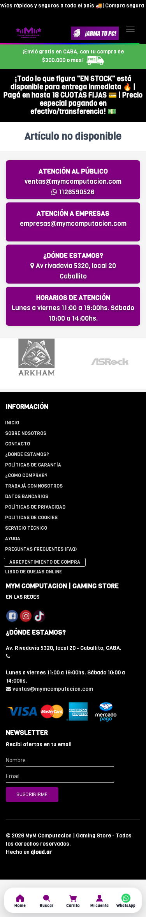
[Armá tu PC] (95, 33)
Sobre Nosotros (25, 433)
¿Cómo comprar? (26, 475)
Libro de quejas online (33, 572)
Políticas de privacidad (35, 507)
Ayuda (12, 539)
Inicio (12, 423)
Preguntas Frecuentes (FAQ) (41, 549)
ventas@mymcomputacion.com (73, 181)
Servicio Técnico (26, 528)
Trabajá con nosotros (34, 486)
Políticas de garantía (33, 465)
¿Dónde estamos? (27, 454)
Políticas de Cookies (31, 517)
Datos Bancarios (26, 496)
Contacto (17, 444)
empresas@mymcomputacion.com (73, 223)
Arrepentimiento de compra (44, 562)
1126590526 (76, 192)
